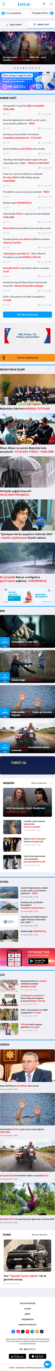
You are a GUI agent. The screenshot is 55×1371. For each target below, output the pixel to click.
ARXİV (27, 1314)
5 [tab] (27, 68)
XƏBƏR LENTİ (8, 98)
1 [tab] (14, 68)
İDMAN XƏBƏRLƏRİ (27, 358)
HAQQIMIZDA (27, 1319)
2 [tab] (17, 68)
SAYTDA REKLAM (27, 1303)
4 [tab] (23, 68)
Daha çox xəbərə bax (39, 783)
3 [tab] (20, 68)
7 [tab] (33, 68)
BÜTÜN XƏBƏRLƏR (27, 314)
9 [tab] (39, 68)
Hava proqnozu (13, 13)
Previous (3, 13)
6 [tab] (30, 68)
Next (52, 13)
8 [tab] (36, 68)
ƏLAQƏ (27, 1308)
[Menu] (3, 4)
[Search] (51, 4)
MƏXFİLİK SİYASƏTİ (27, 1324)
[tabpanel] (27, 47)
